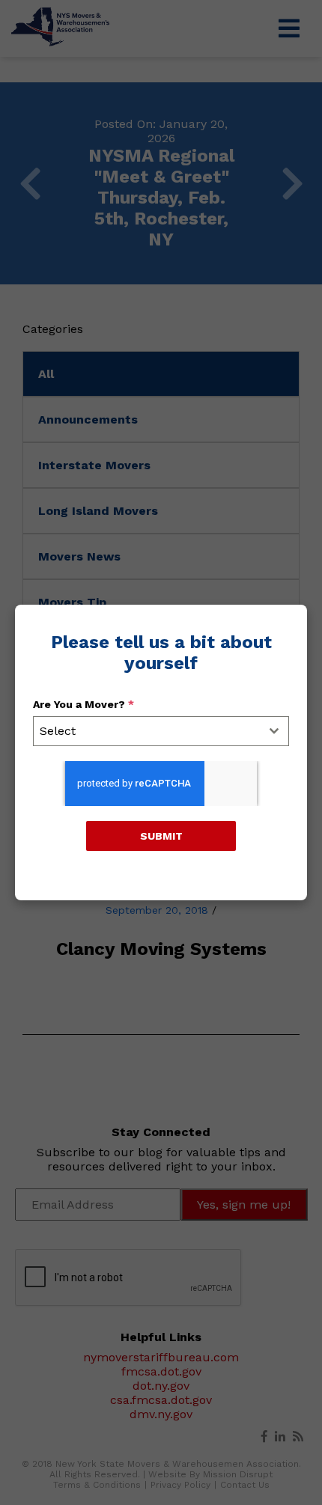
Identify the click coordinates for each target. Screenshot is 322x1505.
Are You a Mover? (83, 704)
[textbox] (147, 731)
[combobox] (161, 731)
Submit (161, 836)
